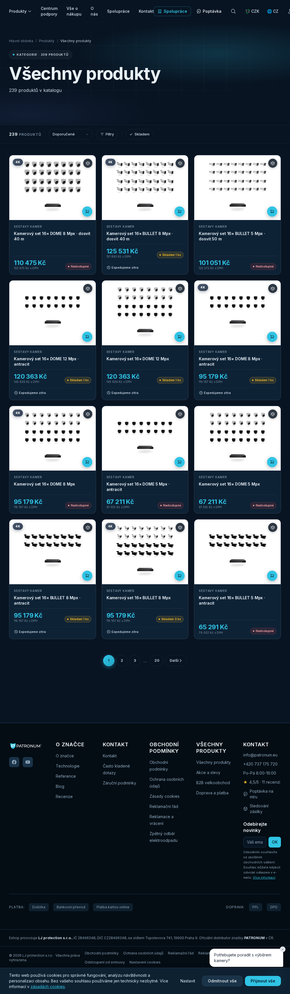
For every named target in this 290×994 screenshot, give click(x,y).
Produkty (18, 11)
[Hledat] (233, 11)
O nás (94, 11)
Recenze (64, 796)
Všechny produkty (213, 762)
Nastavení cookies (145, 962)
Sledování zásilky (259, 808)
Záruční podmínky (119, 782)
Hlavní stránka (21, 41)
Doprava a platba (212, 792)
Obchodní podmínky (102, 953)
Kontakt (146, 11)
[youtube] (28, 762)
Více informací (264, 877)
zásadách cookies (48, 986)
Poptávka (212, 11)
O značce (65, 755)
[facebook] (14, 762)
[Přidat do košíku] (87, 211)
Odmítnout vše (222, 980)
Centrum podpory (49, 11)
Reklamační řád (164, 806)
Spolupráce (118, 11)
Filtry (110, 134)
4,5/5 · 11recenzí (261, 782)
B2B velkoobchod (213, 782)
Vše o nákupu (74, 11)
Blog (60, 786)
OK (275, 842)
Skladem (142, 134)
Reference (66, 776)
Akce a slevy (208, 772)
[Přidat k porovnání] (87, 163)
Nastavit (187, 980)
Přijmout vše (263, 980)
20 (156, 660)
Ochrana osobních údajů (143, 953)
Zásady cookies (165, 796)
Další (174, 660)
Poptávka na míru (261, 794)
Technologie (68, 766)
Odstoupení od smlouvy (105, 962)
